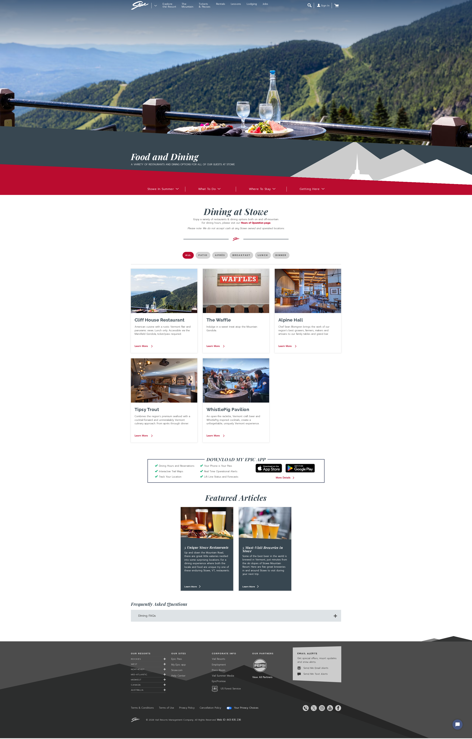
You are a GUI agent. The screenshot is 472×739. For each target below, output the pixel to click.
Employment (219, 664)
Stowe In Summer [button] (161, 189)
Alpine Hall (290, 320)
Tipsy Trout (147, 409)
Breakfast (241, 256)
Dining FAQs (147, 616)
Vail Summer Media (223, 675)
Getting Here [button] (310, 189)
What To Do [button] (207, 189)
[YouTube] (329, 708)
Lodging (252, 4)
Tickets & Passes (204, 5)
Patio (204, 256)
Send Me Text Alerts (315, 674)
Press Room (218, 670)
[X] (313, 708)
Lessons (236, 4)
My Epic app (178, 664)
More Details (283, 477)
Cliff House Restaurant (160, 320)
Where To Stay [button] (260, 189)
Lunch (264, 256)
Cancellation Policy (210, 708)
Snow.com (176, 670)
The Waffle (218, 320)
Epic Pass (176, 659)
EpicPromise (219, 681)
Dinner (281, 256)
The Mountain (187, 5)
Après (221, 256)
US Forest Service (231, 688)
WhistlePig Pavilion (227, 409)
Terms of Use (166, 708)
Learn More (142, 346)
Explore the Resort (169, 5)
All (189, 256)
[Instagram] (321, 708)
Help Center (178, 675)
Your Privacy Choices (245, 708)
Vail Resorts (218, 659)
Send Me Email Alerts (315, 668)
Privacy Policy (187, 708)
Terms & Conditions (142, 708)
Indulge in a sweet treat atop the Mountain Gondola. (231, 328)
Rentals (220, 4)
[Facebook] (337, 708)
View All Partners (262, 677)
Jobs (265, 4)
